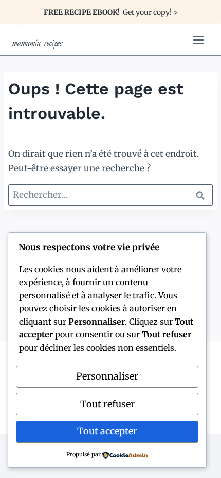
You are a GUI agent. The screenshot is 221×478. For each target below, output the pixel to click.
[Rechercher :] (110, 195)
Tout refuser (107, 404)
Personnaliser (107, 376)
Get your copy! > (111, 12)
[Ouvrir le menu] (198, 40)
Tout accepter (107, 431)
